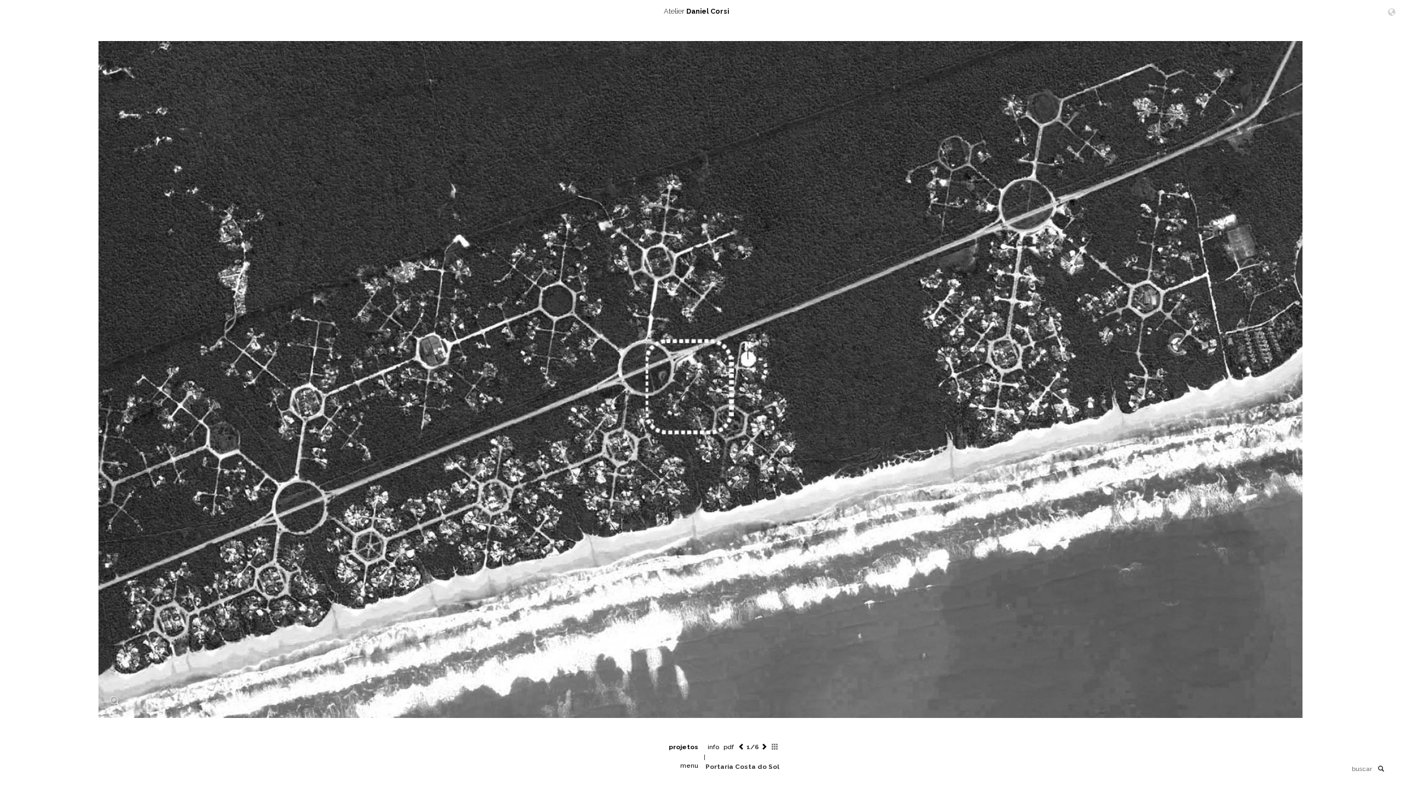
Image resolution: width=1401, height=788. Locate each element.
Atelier (696, 11)
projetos (683, 747)
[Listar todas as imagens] (775, 747)
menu (689, 765)
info (713, 747)
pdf (728, 747)
